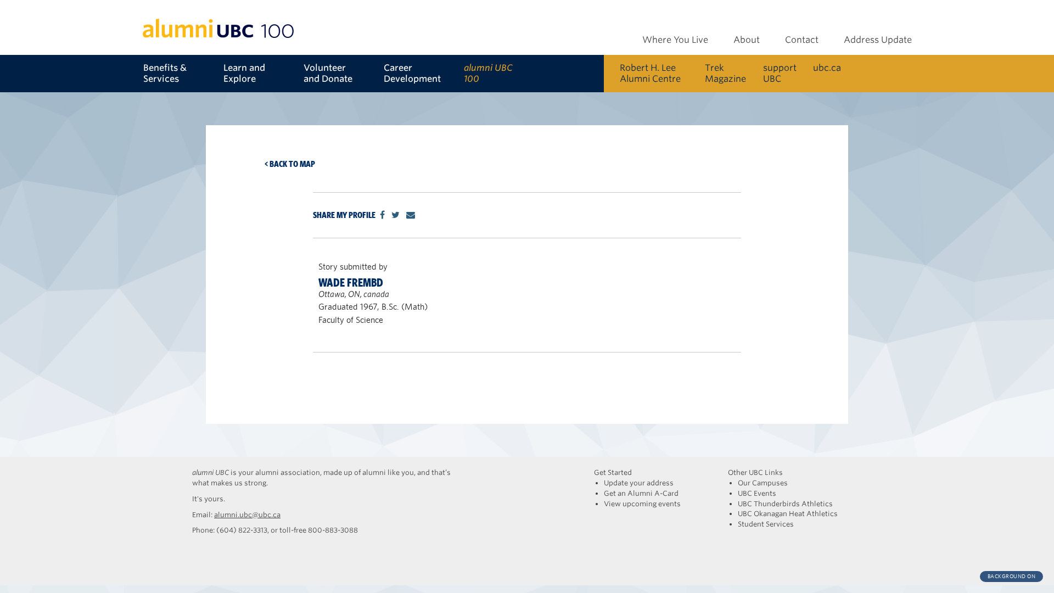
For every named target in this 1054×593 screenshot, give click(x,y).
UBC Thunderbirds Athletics (785, 504)
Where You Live (675, 40)
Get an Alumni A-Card (641, 493)
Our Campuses (763, 483)
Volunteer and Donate (328, 73)
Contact (801, 40)
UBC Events (757, 493)
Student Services (766, 524)
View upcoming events (642, 504)
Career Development (412, 73)
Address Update (878, 40)
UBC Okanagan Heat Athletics (788, 514)
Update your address (639, 483)
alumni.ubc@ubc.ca (247, 515)
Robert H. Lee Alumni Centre (650, 73)
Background (1012, 576)
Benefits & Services (165, 73)
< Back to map (290, 164)
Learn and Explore (244, 73)
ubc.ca (827, 68)
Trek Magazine (725, 73)
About (746, 40)
